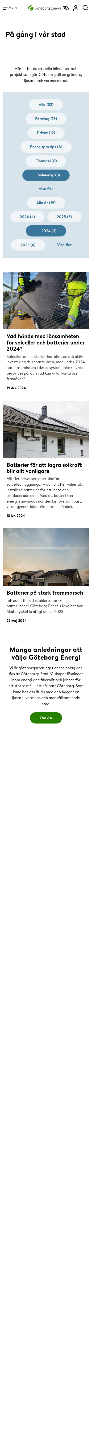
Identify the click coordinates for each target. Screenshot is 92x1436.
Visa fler (46, 188)
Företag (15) (46, 118)
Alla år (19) (46, 202)
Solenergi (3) (49, 175)
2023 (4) (28, 245)
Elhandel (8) (46, 160)
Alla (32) (46, 104)
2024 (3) (49, 230)
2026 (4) (27, 216)
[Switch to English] (66, 6)
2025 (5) (64, 216)
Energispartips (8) (46, 146)
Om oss (46, 717)
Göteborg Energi (44, 7)
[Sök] (85, 6)
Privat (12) (46, 132)
